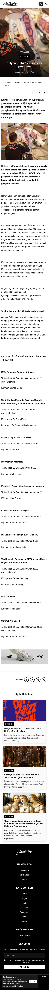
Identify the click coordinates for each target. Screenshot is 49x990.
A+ (45, 92)
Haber (24, 893)
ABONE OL (24, 967)
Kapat (32, 981)
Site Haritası (25, 874)
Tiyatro (24, 903)
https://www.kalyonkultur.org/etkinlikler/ (23, 295)
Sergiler (24, 898)
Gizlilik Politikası (24, 935)
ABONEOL (43, 977)
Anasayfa (7, 82)
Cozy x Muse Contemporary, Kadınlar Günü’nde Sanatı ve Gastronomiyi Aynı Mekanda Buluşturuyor (23, 823)
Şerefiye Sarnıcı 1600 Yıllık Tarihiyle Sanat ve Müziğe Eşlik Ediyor (21, 776)
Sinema (24, 907)
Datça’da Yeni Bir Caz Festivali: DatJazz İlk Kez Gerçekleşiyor (23, 730)
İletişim (24, 879)
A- (34, 92)
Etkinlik (17, 82)
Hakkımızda (24, 870)
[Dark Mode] (41, 4)
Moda (24, 921)
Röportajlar (24, 912)
